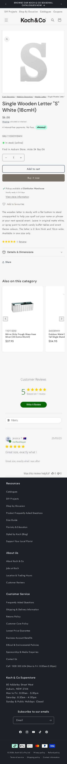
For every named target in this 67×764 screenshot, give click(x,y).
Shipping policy (33, 757)
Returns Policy (13, 616)
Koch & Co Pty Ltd (22, 752)
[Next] (61, 319)
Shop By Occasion (28, 11)
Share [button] (8, 262)
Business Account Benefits (19, 637)
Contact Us (11, 659)
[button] (6, 20)
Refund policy (54, 752)
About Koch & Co (15, 561)
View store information (17, 196)
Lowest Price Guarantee (18, 630)
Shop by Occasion (15, 506)
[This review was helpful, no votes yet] (53, 473)
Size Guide (11, 520)
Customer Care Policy (17, 623)
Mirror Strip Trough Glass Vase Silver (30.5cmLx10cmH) (20, 335)
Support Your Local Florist (19, 541)
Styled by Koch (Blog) (17, 534)
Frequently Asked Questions (20, 602)
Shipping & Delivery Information (22, 609)
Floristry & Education (16, 527)
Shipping (5, 121)
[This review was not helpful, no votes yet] (58, 473)
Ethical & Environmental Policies (22, 644)
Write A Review (33, 404)
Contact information (51, 757)
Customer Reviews (15, 582)
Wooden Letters (40, 97)
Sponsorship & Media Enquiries (22, 652)
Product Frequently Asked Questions (24, 513)
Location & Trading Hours (19, 575)
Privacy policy (39, 752)
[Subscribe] (50, 720)
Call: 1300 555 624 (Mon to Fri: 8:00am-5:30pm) (31, 666)
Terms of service (17, 757)
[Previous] (5, 319)
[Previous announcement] (5, 4)
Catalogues (45, 11)
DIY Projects (11, 11)
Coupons (57, 11)
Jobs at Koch (12, 568)
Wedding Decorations (25, 97)
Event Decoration (8, 97)
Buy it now (34, 178)
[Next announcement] (61, 4)
